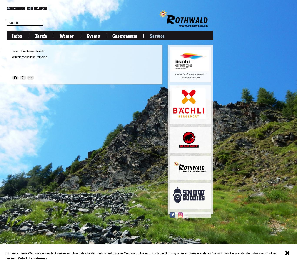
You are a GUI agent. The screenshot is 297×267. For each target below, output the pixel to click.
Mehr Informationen (32, 258)
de (8, 8)
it (22, 8)
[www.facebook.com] (172, 214)
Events (93, 36)
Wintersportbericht (33, 51)
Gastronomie (124, 36)
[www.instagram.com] (180, 214)
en (15, 8)
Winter (67, 36)
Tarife (41, 36)
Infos (17, 36)
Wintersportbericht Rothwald (29, 57)
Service (157, 36)
